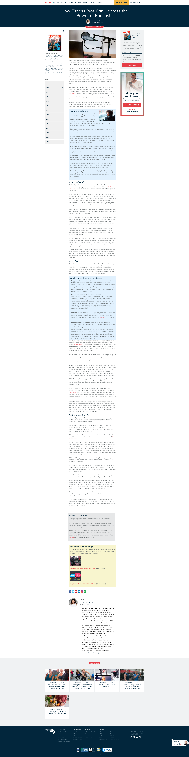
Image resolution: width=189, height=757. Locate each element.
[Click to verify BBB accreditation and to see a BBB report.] (92, 749)
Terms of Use (113, 731)
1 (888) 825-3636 (135, 734)
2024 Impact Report (102, 739)
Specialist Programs (77, 737)
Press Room (101, 735)
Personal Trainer (61, 735)
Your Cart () (133, 2)
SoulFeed (72, 93)
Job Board (75, 733)
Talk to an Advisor (121, 2)
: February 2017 (94, 26)
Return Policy (113, 735)
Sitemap (112, 737)
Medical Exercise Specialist (64, 741)
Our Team (100, 731)
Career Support (76, 731)
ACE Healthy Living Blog (90, 731)
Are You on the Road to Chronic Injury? (54, 63)
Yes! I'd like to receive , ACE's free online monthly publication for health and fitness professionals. (132, 58)
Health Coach (61, 737)
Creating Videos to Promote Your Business (83, 568)
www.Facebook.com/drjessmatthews (96, 653)
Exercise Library (88, 733)
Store (86, 739)
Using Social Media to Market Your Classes (83, 584)
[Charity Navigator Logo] (84, 749)
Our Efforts (100, 733)
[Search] (63, 31)
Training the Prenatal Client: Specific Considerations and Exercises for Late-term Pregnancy (54, 60)
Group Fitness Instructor (63, 739)
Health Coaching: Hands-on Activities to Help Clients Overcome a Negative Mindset (54, 69)
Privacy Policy (113, 733)
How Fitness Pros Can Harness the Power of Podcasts (53, 65)
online (72, 537)
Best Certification (61, 733)
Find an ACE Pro (88, 737)
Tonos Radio (72, 392)
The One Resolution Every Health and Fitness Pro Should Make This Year (54, 56)
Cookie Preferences (114, 739)
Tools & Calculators (89, 735)
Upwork (102, 317)
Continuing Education (77, 735)
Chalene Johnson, (78, 344)
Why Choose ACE (62, 731)
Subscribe (131, 65)
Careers (100, 737)
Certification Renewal (77, 739)
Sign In (138, 2)
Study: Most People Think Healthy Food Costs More (54, 73)
